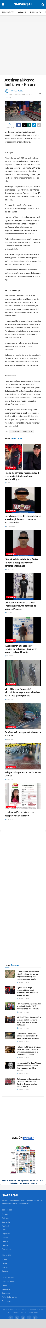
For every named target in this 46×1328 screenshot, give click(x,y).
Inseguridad (27, 431)
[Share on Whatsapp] (29, 125)
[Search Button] (43, 4)
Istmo (4, 1259)
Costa (4, 1263)
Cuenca (5, 1271)
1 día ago (9, 612)
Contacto (6, 1293)
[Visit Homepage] (23, 4)
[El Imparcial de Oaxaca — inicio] (23, 1195)
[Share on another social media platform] (39, 125)
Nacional (5, 1226)
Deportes (6, 1233)
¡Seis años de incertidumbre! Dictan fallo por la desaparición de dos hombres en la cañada (21, 562)
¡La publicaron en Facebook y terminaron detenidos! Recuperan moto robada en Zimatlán (21, 648)
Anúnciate (6, 1289)
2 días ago (9, 656)
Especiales (35, 12)
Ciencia (5, 1241)
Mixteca (5, 1267)
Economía (6, 1222)
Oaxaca (22, 12)
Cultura (5, 1245)
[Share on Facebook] (18, 125)
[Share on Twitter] (24, 125)
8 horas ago (10, 483)
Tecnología (6, 1249)
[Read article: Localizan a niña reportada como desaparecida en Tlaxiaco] (23, 796)
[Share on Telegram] (34, 125)
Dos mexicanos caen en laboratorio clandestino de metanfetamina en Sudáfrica (28, 1035)
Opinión (5, 1237)
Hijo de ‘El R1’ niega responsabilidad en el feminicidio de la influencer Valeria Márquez (22, 476)
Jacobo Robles (17, 91)
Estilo (4, 1230)
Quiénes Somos (8, 1281)
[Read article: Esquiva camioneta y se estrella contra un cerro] (23, 716)
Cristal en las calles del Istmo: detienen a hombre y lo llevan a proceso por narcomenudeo (23, 519)
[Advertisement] (23, 47)
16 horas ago (10, 569)
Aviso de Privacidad (9, 1297)
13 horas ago (10, 526)
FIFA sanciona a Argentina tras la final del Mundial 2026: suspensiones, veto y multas (29, 1006)
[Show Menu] (3, 4)
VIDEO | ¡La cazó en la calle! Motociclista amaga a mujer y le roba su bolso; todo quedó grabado (23, 692)
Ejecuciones (15, 431)
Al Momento (8, 12)
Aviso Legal (6, 1301)
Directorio (6, 1285)
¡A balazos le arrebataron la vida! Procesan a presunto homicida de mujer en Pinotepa (20, 605)
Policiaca (11, 467)
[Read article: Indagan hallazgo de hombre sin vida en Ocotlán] (23, 756)
